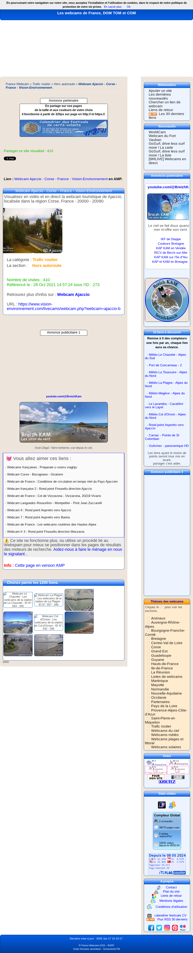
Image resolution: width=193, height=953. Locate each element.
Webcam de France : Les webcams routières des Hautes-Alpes (51, 524)
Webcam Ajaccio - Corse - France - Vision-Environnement (63, 179)
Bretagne (158, 639)
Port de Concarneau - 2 (165, 365)
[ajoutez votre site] (167, 781)
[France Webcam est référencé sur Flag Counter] (167, 863)
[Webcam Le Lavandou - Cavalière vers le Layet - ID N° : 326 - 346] (79, 622)
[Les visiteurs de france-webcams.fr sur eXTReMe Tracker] (172, 804)
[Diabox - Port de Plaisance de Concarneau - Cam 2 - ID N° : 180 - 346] (17, 622)
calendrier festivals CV (170, 915)
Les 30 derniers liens (166, 116)
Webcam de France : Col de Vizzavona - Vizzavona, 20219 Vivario (54, 496)
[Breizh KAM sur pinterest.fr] (175, 927)
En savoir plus (113, 6)
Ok (128, 6)
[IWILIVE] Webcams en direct (167, 161)
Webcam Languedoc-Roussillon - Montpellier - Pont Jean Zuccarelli (54, 503)
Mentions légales (171, 901)
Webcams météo (165, 735)
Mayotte (157, 685)
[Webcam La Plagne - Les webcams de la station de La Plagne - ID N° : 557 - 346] (48, 599)
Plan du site (171, 891)
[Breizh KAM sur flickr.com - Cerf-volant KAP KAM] (183, 927)
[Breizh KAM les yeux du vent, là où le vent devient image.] (167, 301)
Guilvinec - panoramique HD (169, 446)
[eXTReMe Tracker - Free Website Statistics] (162, 804)
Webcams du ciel (165, 731)
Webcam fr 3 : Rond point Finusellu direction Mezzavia (45, 531)
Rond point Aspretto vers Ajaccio (164, 426)
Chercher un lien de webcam (165, 104)
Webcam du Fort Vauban (162, 138)
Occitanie (158, 697)
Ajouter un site (160, 91)
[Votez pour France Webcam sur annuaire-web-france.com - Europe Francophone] (178, 762)
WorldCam (157, 132)
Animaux (158, 618)
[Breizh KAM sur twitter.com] (159, 927)
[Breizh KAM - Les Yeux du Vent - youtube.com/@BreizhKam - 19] (64, 423)
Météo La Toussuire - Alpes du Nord (166, 374)
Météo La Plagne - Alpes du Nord (166, 384)
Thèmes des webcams (167, 601)
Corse (156, 647)
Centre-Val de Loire (166, 643)
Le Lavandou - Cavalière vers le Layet (164, 405)
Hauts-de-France (165, 664)
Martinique (159, 681)
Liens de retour (161, 110)
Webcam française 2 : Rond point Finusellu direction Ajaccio (49, 489)
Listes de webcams (166, 677)
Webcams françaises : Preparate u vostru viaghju (42, 467)
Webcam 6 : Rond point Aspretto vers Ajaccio (39, 510)
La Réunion (160, 672)
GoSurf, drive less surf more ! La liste (167, 153)
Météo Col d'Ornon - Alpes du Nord (165, 416)
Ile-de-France (162, 668)
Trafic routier (161, 726)
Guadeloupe (161, 655)
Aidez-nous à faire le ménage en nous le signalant (63, 551)
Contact (171, 887)
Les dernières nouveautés (160, 96)
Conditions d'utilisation (171, 907)
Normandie (160, 689)
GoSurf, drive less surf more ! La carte (167, 145)
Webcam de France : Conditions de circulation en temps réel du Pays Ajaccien (62, 481)
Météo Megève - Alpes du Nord (165, 395)
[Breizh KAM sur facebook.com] (151, 927)
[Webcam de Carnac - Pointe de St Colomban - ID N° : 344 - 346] (48, 645)
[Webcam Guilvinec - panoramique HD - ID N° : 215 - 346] (79, 599)
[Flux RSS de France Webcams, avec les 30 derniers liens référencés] (153, 114)
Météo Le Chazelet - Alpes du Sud (165, 356)
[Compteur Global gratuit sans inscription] (167, 831)
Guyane (157, 660)
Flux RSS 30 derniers (172, 919)
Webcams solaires (166, 747)
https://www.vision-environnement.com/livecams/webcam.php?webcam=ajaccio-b (63, 306)
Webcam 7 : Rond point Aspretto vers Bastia (38, 517)
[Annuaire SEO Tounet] (178, 777)
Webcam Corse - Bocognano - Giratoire (35, 474)
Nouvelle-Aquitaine (166, 693)
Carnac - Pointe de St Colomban (162, 437)
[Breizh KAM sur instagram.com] (167, 927)
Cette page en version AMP (40, 565)
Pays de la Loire (164, 706)
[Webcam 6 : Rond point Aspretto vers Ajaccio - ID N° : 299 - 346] (17, 645)
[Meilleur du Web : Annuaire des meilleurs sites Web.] (156, 777)
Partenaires (160, 702)
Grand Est (159, 651)
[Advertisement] (96, 48)
